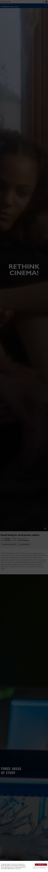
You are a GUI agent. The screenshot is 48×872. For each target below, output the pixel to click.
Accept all (41, 864)
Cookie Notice (18, 868)
